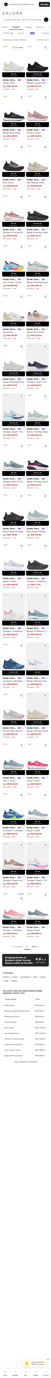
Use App (44, 4)
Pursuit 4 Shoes (10, 1022)
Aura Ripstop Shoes (11, 1033)
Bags (35, 977)
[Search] (46, 19)
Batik (6, 981)
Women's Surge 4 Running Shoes (17, 1011)
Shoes (15, 977)
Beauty (14, 981)
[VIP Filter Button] (33, 33)
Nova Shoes (9, 1028)
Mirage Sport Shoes (11, 1016)
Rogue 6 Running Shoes (13, 1044)
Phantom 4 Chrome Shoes (14, 1039)
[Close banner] (2, 4)
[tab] (5, 27)
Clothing (6, 977)
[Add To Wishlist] (22, 80)
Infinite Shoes (9, 1005)
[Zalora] (25, 13)
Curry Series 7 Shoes (12, 1050)
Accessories (25, 977)
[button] (25, 4)
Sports (43, 977)
